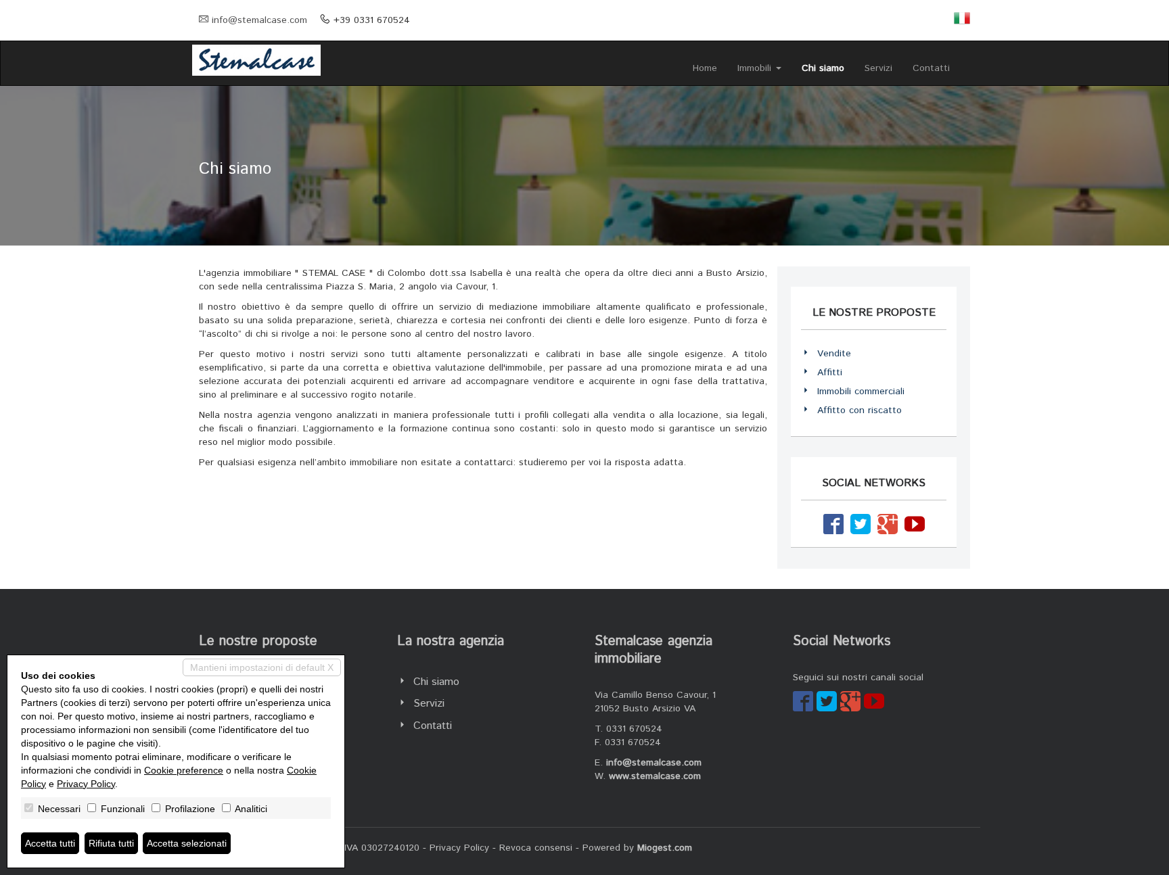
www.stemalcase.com (655, 776)
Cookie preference (183, 770)
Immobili (756, 68)
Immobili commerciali (860, 391)
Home (705, 68)
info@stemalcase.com (259, 20)
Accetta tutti (50, 843)
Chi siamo (823, 68)
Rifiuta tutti (111, 843)
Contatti (931, 68)
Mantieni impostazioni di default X (262, 667)
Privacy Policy (459, 848)
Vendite (834, 353)
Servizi (878, 68)
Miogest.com (664, 848)
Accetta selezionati (187, 843)
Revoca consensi (535, 848)
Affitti (829, 372)
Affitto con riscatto (859, 410)
